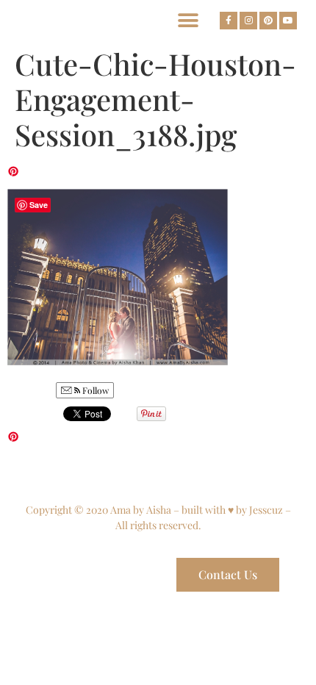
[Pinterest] (268, 20)
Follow (94, 390)
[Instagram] (248, 20)
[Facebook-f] (228, 20)
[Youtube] (288, 20)
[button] (187, 20)
